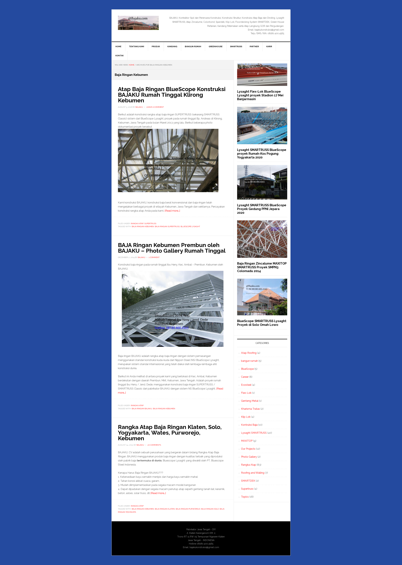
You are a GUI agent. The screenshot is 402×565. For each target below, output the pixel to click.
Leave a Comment (155, 107)
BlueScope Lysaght (190, 226)
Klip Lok (245, 416)
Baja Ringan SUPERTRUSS (167, 226)
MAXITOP (247, 440)
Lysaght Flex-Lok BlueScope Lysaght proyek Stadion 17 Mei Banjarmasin (260, 95)
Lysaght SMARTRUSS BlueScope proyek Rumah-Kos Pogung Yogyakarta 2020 (261, 153)
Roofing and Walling (252, 472)
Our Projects (248, 448)
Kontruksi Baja (249, 424)
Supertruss (150, 223)
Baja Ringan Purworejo (188, 509)
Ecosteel (246, 384)
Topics (245, 496)
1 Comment (154, 257)
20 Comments (154, 445)
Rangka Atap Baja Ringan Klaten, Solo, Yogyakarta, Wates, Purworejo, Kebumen (170, 432)
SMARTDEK (248, 480)
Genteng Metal (249, 400)
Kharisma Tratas (250, 408)
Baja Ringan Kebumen (143, 226)
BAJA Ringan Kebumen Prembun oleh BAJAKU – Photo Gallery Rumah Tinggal (171, 248)
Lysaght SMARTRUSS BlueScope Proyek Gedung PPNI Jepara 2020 (261, 209)
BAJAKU (138, 23)
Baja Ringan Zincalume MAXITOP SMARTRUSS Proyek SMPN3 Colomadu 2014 (261, 267)
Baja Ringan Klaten (165, 509)
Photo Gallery (249, 456)
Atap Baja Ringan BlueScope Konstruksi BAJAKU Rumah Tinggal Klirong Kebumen (171, 95)
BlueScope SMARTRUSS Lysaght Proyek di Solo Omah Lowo (261, 323)
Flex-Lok (246, 392)
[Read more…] (172, 210)
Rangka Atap (137, 223)
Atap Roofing (248, 352)
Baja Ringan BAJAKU (142, 408)
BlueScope (247, 368)
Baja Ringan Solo (210, 509)
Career (245, 376)
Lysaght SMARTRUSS (254, 432)
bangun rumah (249, 360)
